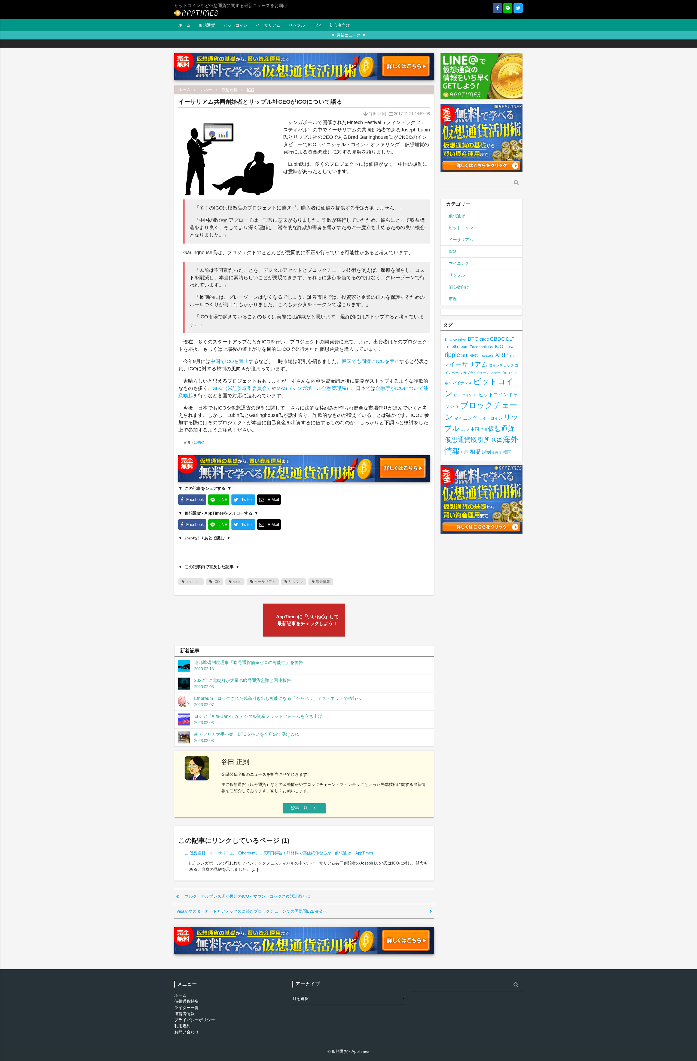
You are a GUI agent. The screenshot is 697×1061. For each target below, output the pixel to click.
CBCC (484, 339)
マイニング (459, 263)
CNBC (199, 443)
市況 (317, 25)
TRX (482, 356)
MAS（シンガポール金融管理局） (314, 388)
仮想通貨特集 (186, 1001)
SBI (464, 355)
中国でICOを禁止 (229, 361)
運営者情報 (184, 1013)
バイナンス (462, 383)
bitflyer (462, 339)
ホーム (184, 25)
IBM (491, 347)
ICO (250, 89)
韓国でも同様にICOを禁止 (370, 361)
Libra (509, 346)
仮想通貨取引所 (467, 439)
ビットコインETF (466, 395)
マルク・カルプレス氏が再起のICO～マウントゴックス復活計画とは (247, 896)
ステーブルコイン (504, 372)
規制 (486, 452)
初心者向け (339, 25)
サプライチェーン (476, 372)
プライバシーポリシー (194, 1019)
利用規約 (182, 1025)
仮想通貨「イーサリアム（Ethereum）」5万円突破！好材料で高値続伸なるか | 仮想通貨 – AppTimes (281, 853)
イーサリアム (268, 25)
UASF (490, 356)
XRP (501, 354)
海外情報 (322, 582)
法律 (496, 440)
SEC (473, 355)
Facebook (478, 347)
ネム (448, 383)
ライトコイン (490, 418)
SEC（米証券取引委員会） (242, 388)
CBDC (497, 339)
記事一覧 (304, 808)
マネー (206, 89)
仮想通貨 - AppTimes (350, 1051)
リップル (297, 25)
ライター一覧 (186, 1007)
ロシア (464, 429)
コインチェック (501, 365)
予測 (483, 430)
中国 (474, 429)
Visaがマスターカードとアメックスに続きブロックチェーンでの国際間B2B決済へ (251, 911)
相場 (475, 452)
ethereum (192, 582)
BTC (473, 339)
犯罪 (465, 452)
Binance (451, 339)
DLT (510, 339)
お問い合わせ (186, 1032)
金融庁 (497, 452)
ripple (236, 582)
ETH (448, 347)
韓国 (507, 452)
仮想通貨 (207, 25)
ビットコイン (235, 25)
